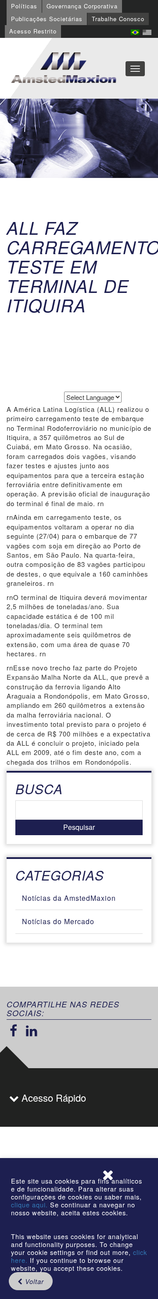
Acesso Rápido (52, 1097)
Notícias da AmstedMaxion (69, 898)
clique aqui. (30, 1204)
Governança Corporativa (82, 6)
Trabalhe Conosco (118, 19)
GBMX (64, 68)
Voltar (33, 1281)
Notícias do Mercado (58, 921)
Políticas (24, 6)
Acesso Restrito (33, 31)
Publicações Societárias (47, 19)
